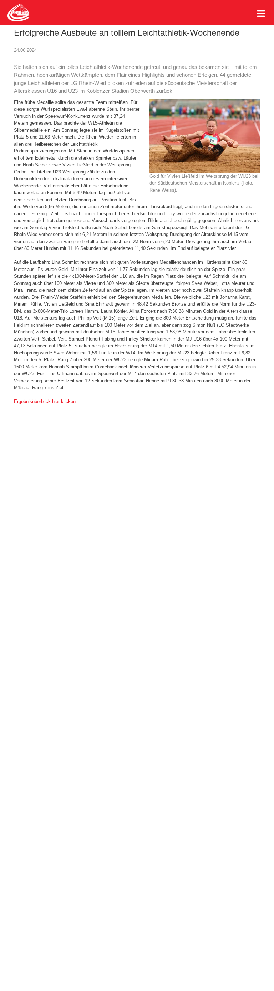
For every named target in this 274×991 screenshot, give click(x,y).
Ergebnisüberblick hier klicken (45, 401)
